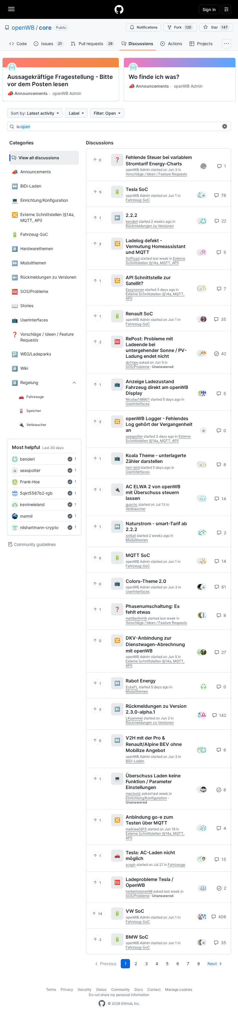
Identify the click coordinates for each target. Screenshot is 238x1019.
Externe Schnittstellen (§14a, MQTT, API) (155, 260)
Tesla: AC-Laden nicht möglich (150, 855)
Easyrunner (135, 289)
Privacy (67, 989)
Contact (154, 989)
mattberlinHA (136, 618)
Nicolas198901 (138, 399)
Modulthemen (137, 540)
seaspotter (30, 470)
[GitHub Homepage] (101, 1003)
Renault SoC (139, 313)
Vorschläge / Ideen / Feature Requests (156, 174)
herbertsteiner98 (139, 891)
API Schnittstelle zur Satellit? (148, 280)
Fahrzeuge (176, 864)
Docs (138, 989)
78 (223, 195)
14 (223, 498)
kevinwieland (32, 504)
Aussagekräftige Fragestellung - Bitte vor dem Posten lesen (60, 80)
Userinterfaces (137, 403)
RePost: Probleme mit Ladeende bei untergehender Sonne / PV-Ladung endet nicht (156, 347)
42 (223, 353)
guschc (132, 504)
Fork (182, 27)
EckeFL (132, 687)
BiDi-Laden (135, 761)
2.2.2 (131, 215)
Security (84, 989)
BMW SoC (137, 937)
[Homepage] (119, 9)
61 (223, 586)
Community (120, 989)
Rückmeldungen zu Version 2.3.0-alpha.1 (156, 709)
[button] (225, 126)
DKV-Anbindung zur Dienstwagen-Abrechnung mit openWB (155, 644)
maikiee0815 (136, 829)
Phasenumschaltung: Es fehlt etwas (153, 609)
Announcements (27, 93)
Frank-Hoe (30, 481)
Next (212, 963)
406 (221, 916)
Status (101, 989)
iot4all (131, 535)
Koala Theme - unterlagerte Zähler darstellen (156, 458)
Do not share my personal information (119, 995)
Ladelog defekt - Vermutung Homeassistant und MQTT (155, 246)
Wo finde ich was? (154, 76)
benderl (27, 459)
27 (223, 652)
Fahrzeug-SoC (138, 200)
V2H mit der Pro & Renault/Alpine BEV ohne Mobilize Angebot (154, 744)
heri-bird (133, 467)
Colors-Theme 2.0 (146, 581)
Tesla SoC (137, 189)
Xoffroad (133, 258)
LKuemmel (134, 718)
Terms (51, 989)
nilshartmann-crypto (39, 527)
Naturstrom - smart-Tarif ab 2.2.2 (156, 526)
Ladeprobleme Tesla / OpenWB (149, 882)
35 (223, 319)
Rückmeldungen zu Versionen (150, 226)
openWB (23, 27)
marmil (26, 516)
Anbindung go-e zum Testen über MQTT (149, 820)
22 (223, 220)
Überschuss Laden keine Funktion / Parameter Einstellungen (153, 781)
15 (223, 859)
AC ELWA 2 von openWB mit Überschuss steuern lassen (153, 492)
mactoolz (133, 793)
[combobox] (118, 126)
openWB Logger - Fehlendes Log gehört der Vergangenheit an (159, 424)
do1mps (132, 362)
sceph (131, 864)
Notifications (147, 27)
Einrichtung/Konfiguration (146, 798)
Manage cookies (178, 989)
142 (222, 715)
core (45, 27)
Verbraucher (135, 509)
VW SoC (135, 911)
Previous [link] (108, 963)
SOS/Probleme (137, 367)
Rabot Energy (141, 681)
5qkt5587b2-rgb (36, 493)
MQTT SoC (138, 555)
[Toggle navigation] (11, 9)
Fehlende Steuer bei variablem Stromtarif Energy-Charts (159, 160)
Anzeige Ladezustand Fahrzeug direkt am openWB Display (157, 387)
